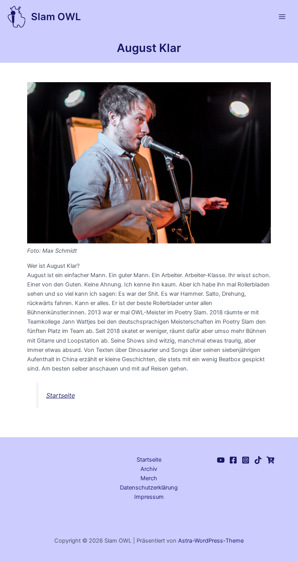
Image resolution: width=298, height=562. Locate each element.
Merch (148, 478)
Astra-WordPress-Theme (211, 540)
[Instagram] (245, 460)
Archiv (148, 468)
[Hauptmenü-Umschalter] (282, 17)
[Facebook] (233, 460)
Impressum (149, 496)
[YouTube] (221, 460)
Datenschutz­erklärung (149, 487)
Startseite (60, 395)
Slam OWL (56, 16)
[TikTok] (258, 460)
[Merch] (270, 460)
